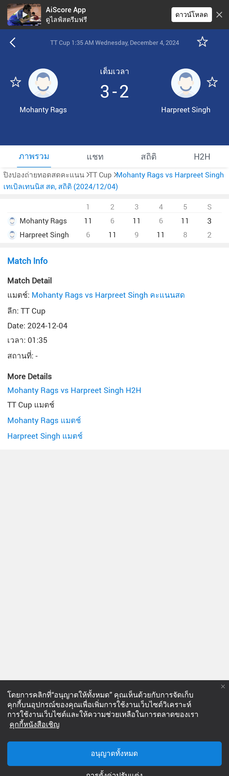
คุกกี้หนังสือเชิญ (34, 724)
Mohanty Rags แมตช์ (44, 420)
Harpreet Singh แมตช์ (45, 436)
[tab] (34, 156)
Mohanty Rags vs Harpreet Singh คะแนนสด (108, 295)
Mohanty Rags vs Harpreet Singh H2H (74, 390)
